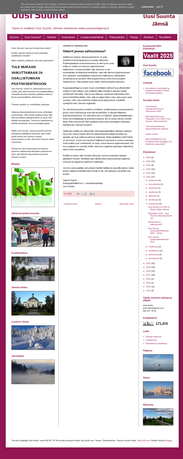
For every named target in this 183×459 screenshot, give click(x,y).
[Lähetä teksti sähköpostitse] (78, 194)
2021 (148, 177)
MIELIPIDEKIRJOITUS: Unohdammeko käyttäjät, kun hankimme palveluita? (159, 141)
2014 (148, 286)
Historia (51, 37)
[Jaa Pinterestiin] (93, 193)
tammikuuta (154, 258)
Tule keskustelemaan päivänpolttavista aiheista (157, 127)
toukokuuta (154, 204)
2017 (148, 275)
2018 (148, 271)
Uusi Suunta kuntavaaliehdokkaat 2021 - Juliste (158, 230)
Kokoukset (68, 37)
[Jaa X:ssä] (88, 193)
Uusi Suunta (39, 14)
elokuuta (153, 196)
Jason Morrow (143, 440)
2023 (148, 169)
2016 (148, 279)
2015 (148, 283)
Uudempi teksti (70, 204)
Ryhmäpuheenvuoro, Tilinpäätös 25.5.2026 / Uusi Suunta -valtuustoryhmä (158, 118)
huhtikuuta (154, 246)
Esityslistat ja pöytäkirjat (156, 343)
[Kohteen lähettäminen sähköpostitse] (82, 193)
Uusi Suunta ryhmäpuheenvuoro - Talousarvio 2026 (155, 108)
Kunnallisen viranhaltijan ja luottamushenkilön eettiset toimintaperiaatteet (158, 90)
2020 (148, 263)
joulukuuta (153, 180)
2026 (148, 157)
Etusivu (14, 37)
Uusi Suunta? (33, 37)
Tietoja (134, 37)
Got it (159, 7)
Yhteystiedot (116, 37)
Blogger (168, 440)
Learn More (147, 7)
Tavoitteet (165, 37)
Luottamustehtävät (91, 37)
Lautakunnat (151, 340)
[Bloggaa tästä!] (85, 193)
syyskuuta (153, 192)
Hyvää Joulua (152, 134)
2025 (148, 161)
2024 (148, 165)
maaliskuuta (154, 250)
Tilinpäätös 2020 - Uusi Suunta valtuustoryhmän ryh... (160, 215)
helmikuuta (154, 254)
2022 (148, 173)
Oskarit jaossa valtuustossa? (155, 223)
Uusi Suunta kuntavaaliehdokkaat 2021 (158, 239)
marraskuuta (155, 184)
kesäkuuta (153, 200)
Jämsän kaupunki (153, 336)
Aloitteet (148, 37)
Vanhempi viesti (127, 204)
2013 (148, 290)
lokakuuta (153, 188)
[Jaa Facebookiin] (91, 193)
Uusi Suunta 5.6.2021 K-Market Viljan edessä (159, 208)
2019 (148, 267)
